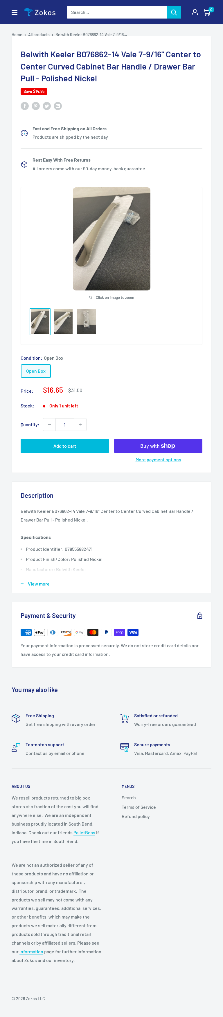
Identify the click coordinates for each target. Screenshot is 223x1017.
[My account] (195, 12)
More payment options (158, 459)
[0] (206, 12)
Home (17, 34)
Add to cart (64, 446)
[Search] (174, 12)
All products (39, 34)
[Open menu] (14, 12)
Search (129, 797)
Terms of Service (139, 807)
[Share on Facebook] (25, 105)
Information (31, 951)
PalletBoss (84, 832)
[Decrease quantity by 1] (49, 424)
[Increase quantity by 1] (80, 424)
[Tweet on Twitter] (47, 105)
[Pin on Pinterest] (36, 105)
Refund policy (136, 816)
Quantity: (30, 424)
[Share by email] (58, 105)
